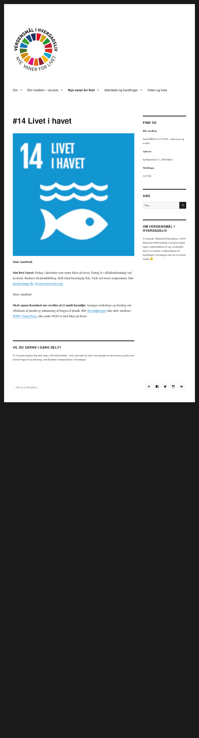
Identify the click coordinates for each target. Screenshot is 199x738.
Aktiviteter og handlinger (121, 90)
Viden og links (157, 90)
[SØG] (182, 205)
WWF (16, 316)
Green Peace (29, 316)
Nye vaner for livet (81, 90)
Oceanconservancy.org (49, 283)
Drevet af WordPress (26, 387)
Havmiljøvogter (96, 310)
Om (15, 90)
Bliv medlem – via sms (42, 90)
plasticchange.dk (23, 283)
